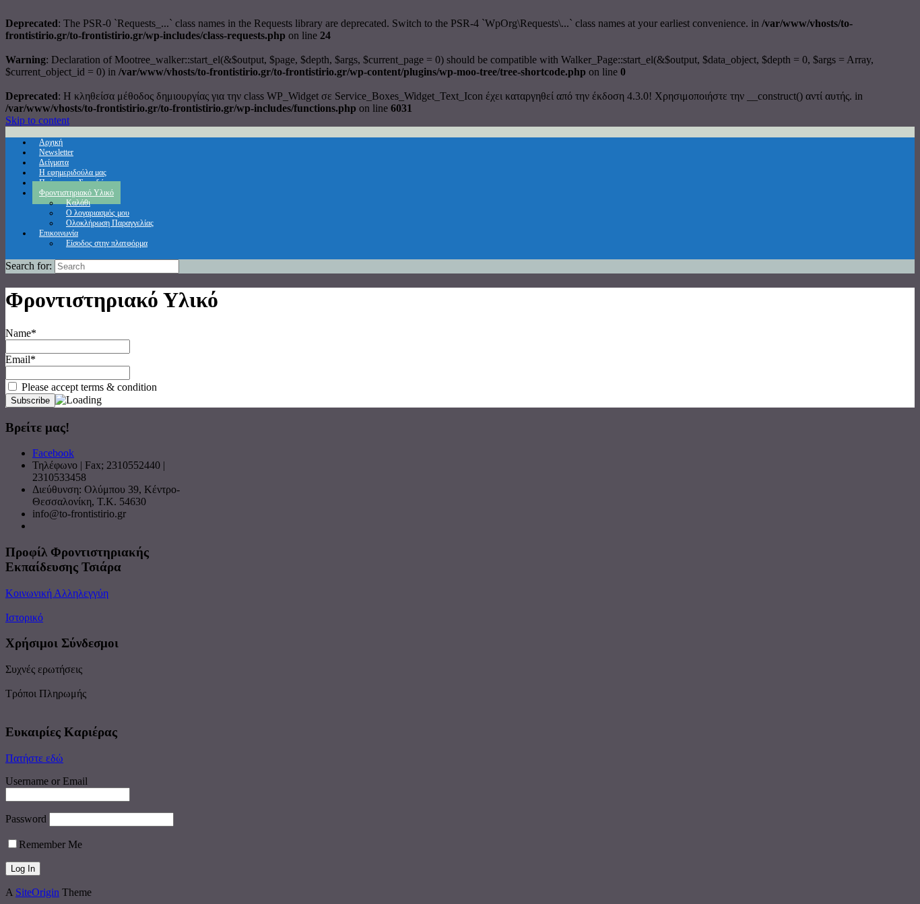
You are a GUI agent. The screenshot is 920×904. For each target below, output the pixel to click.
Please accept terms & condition (88, 387)
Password (25, 819)
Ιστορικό (24, 617)
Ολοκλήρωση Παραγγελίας (110, 223)
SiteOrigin (37, 892)
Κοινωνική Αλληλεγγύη (56, 593)
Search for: (28, 265)
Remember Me (50, 844)
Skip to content (37, 120)
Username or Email (46, 781)
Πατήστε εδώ (34, 758)
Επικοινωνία (58, 233)
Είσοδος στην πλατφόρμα (106, 243)
